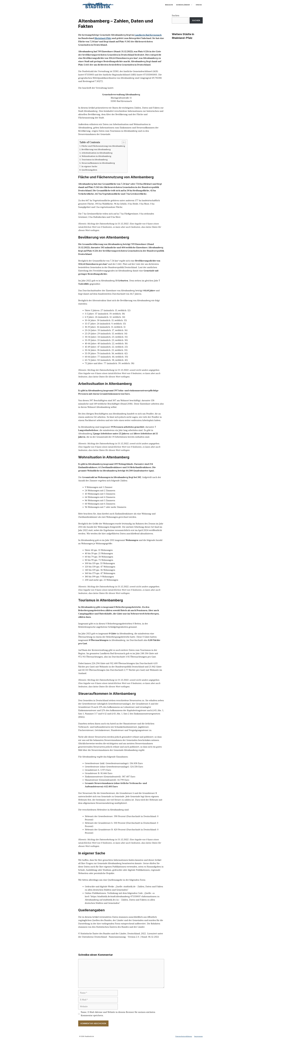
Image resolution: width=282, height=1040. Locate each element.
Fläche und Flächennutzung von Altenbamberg (103, 146)
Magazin (169, 5)
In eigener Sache (89, 166)
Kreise (199, 5)
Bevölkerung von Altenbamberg (96, 149)
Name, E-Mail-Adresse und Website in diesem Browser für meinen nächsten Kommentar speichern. (118, 1014)
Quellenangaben (89, 170)
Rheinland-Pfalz (103, 38)
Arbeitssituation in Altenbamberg (97, 153)
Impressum (198, 1036)
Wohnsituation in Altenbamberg (96, 156)
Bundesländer (183, 5)
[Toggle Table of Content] (122, 142)
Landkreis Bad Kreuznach (148, 35)
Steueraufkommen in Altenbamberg (98, 163)
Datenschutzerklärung (183, 1036)
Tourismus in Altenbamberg (95, 159)
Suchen (175, 15)
